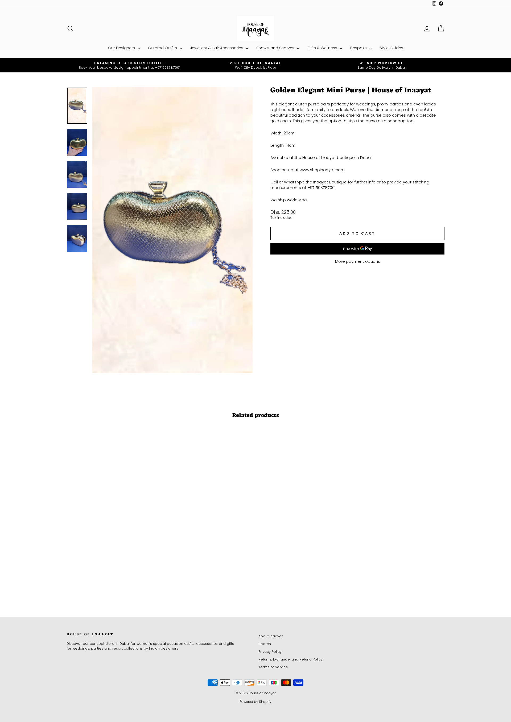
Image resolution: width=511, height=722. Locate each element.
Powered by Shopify (255, 701)
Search (264, 644)
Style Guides (391, 48)
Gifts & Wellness (322, 48)
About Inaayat (270, 636)
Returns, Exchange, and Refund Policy (290, 659)
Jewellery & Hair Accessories (217, 48)
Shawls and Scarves (275, 48)
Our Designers (122, 48)
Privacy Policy (270, 651)
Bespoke (359, 48)
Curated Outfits (163, 48)
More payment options (357, 261)
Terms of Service (273, 667)
